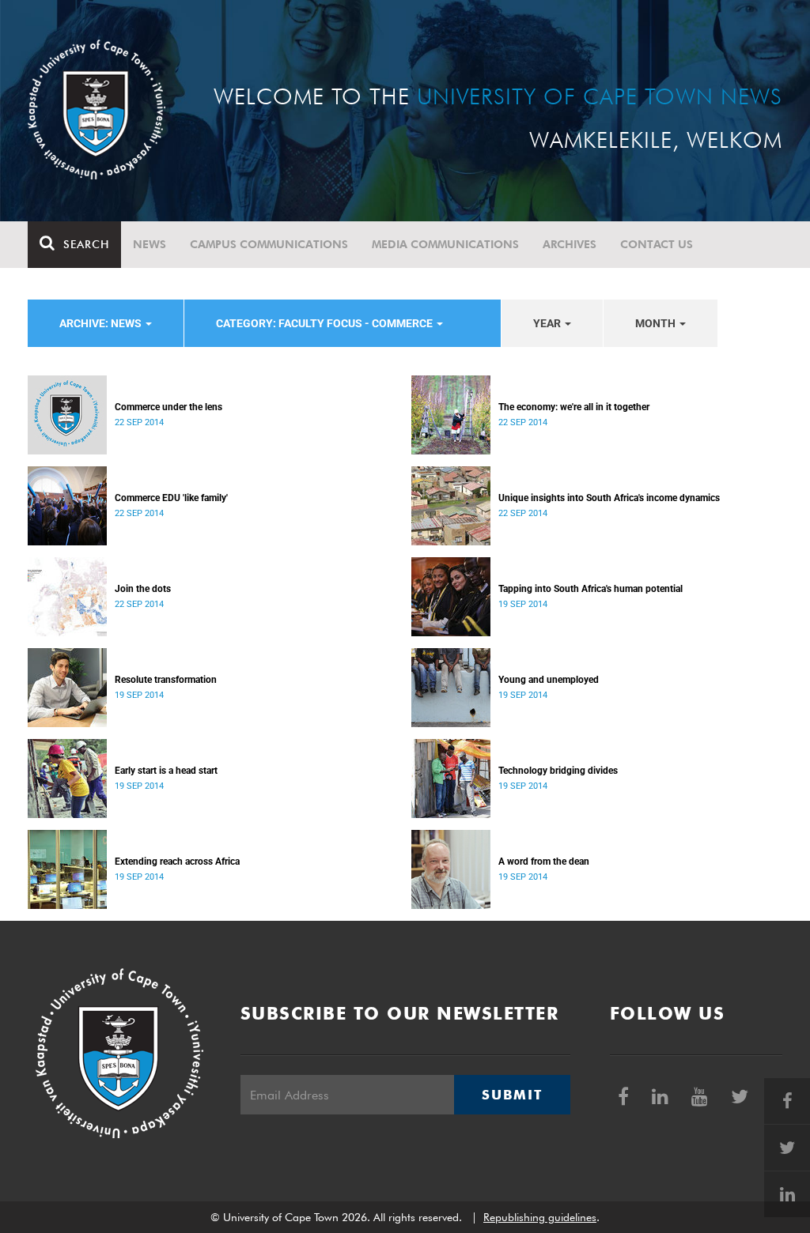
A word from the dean (543, 861)
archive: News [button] (101, 323)
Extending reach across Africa (177, 861)
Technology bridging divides (558, 770)
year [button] (548, 323)
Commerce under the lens (168, 407)
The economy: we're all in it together (573, 407)
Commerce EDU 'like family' (171, 497)
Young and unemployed (548, 679)
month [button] (656, 323)
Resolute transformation (166, 679)
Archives (569, 244)
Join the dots (143, 588)
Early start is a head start (166, 770)
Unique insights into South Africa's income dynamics (609, 497)
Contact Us (656, 244)
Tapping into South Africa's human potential (590, 588)
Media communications (445, 244)
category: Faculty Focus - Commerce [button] (325, 323)
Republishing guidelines (539, 1217)
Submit (512, 1095)
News (149, 244)
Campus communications (269, 244)
